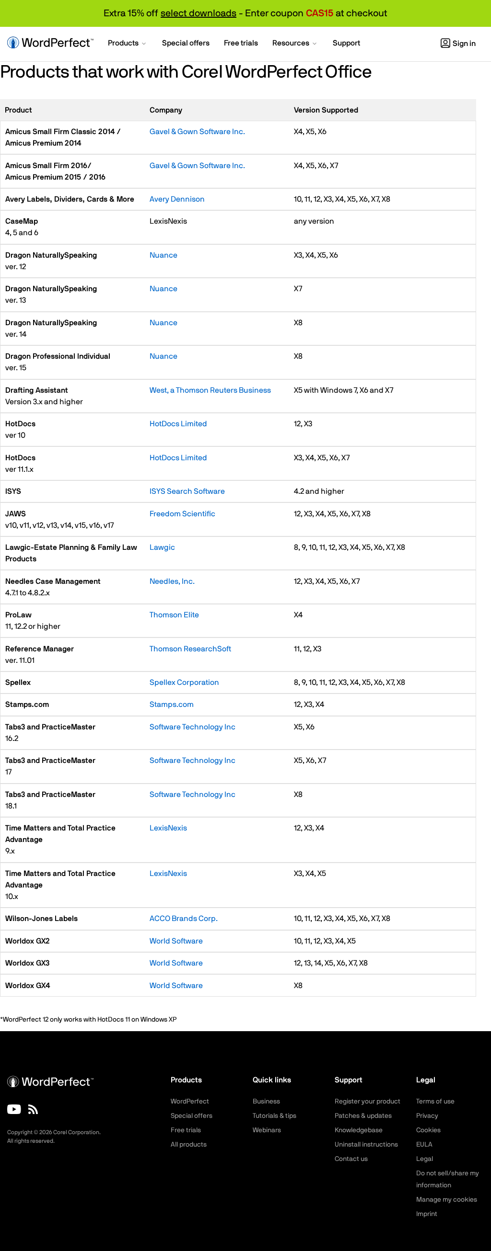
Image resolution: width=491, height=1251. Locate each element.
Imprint (426, 1214)
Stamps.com (172, 704)
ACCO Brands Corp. (184, 918)
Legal (424, 1159)
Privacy (427, 1116)
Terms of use (435, 1101)
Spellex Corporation (184, 682)
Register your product (367, 1101)
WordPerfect (190, 1101)
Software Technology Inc (192, 727)
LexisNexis (168, 828)
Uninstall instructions (366, 1144)
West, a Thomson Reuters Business (210, 390)
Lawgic (162, 547)
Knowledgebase (359, 1130)
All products (189, 1144)
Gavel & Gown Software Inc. (197, 132)
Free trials (186, 1130)
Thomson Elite (174, 615)
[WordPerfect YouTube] (14, 1109)
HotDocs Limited (178, 424)
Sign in (464, 43)
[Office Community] (33, 1109)
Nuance (163, 255)
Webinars (267, 1130)
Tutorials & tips (274, 1116)
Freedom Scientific (182, 514)
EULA (424, 1144)
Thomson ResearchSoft (190, 649)
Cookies (428, 1130)
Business (266, 1101)
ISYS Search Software (187, 491)
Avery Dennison (177, 199)
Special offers (191, 1116)
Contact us (351, 1159)
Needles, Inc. (172, 581)
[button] (128, 44)
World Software (176, 941)
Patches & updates (363, 1116)
